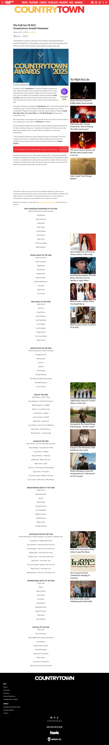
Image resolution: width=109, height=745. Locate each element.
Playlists (53, 2)
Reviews (63, 2)
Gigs (71, 2)
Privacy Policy (6, 690)
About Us (5, 687)
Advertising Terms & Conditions (10, 699)
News (25, 2)
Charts (43, 2)
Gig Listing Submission (8, 710)
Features (33, 2)
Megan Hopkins (32, 32)
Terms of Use (6, 693)
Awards (79, 2)
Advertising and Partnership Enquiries (12, 707)
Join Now (63, 149)
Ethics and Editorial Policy (9, 696)
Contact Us (5, 713)
